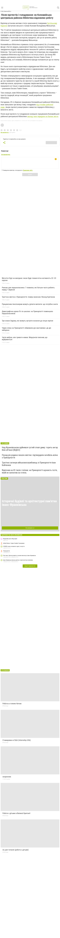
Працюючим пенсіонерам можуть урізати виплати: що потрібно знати (30, 304)
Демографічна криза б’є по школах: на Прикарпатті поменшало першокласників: (27, 312)
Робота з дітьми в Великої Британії (16, 813)
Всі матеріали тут (30, 528)
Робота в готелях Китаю (11, 703)
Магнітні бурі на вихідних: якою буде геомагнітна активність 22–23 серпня (29, 279)
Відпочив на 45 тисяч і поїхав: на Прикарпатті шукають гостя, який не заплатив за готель (29, 471)
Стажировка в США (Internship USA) (16, 740)
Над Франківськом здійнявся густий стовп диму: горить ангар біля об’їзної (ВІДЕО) (30, 448)
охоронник (6, 777)
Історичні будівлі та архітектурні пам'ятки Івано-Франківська (29, 503)
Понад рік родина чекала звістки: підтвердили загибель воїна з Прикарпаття (30, 456)
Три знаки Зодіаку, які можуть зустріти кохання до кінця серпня (27, 321)
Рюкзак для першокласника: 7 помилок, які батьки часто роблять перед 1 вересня (28, 288)
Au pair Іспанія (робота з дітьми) (15, 850)
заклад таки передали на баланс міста (42, 116)
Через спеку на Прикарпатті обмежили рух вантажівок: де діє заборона (26, 329)
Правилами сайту (27, 170)
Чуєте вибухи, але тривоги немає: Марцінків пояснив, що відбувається (24, 338)
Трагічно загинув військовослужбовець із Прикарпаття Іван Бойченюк (29, 463)
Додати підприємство (30, 566)
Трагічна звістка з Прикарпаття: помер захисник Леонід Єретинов (28, 297)
